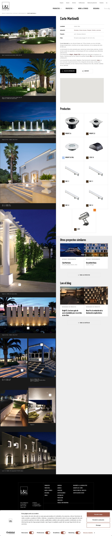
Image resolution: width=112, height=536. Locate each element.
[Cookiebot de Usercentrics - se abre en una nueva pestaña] (10, 533)
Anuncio (67, 2)
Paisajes (89, 30)
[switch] (47, 532)
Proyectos (69, 8)
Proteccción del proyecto (79, 490)
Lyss (98, 60)
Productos (56, 8)
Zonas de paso (83, 30)
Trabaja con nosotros (62, 502)
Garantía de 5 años (78, 487)
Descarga (96, 8)
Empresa (61, 2)
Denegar (98, 525)
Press (46, 495)
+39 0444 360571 (36, 504)
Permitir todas (98, 514)
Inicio (3, 13)
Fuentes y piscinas (96, 30)
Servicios (74, 2)
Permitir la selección (98, 520)
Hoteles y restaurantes (19, 13)
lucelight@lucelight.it (37, 505)
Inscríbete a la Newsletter (80, 485)
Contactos (101, 2)
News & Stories (83, 8)
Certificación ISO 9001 (78, 492)
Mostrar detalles (88, 532)
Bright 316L (77, 54)
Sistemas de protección (92, 2)
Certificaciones (82, 2)
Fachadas (76, 30)
